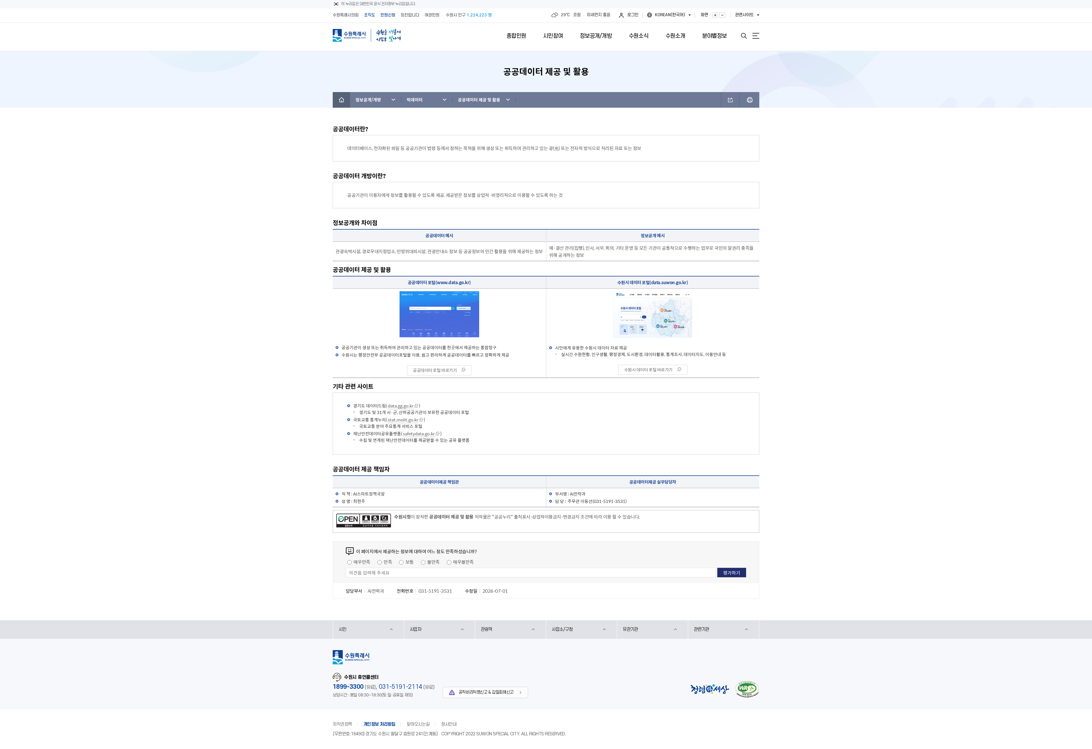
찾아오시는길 (418, 724)
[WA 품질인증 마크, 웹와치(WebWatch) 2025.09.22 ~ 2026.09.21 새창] (747, 689)
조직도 (369, 15)
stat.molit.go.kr (403, 420)
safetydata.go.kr (419, 433)
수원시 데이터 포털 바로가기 (648, 370)
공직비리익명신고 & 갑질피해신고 (486, 692)
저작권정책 (342, 724)
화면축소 (722, 15)
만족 (388, 561)
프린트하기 (749, 100)
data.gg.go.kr (400, 406)
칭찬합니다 (410, 15)
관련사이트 (744, 15)
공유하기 (730, 100)
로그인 (632, 15)
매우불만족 (463, 561)
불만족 (433, 561)
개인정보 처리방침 (379, 724)
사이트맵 (755, 36)
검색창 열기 (744, 36)
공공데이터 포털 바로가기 (435, 370)
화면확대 (715, 15)
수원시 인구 (469, 15)
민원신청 (387, 15)
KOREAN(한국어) (670, 15)
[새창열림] (363, 521)
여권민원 (432, 15)
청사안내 (448, 724)
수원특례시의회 (346, 15)
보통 (410, 561)
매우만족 (361, 561)
